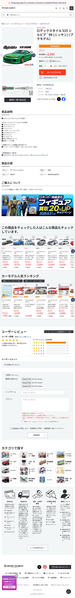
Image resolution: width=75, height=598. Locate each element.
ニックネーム (10, 391)
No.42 (63, 94)
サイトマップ (37, 590)
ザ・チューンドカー (52, 94)
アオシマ (48, 88)
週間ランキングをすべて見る (11, 281)
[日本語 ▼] (56, 8)
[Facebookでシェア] (64, 99)
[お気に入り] (60, 8)
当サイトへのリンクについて (60, 585)
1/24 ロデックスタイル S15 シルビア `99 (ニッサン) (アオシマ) (25, 155)
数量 (40, 66)
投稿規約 (15, 428)
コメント (8, 399)
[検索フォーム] (67, 8)
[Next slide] (34, 55)
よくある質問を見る (37, 548)
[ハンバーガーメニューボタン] (71, 8)
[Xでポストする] (59, 99)
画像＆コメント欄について (23, 337)
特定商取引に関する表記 (40, 585)
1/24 (47, 91)
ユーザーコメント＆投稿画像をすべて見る (58, 332)
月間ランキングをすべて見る (33, 281)
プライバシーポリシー (23, 585)
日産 (49, 170)
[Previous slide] (2, 251)
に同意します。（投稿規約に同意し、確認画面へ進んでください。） (38, 428)
